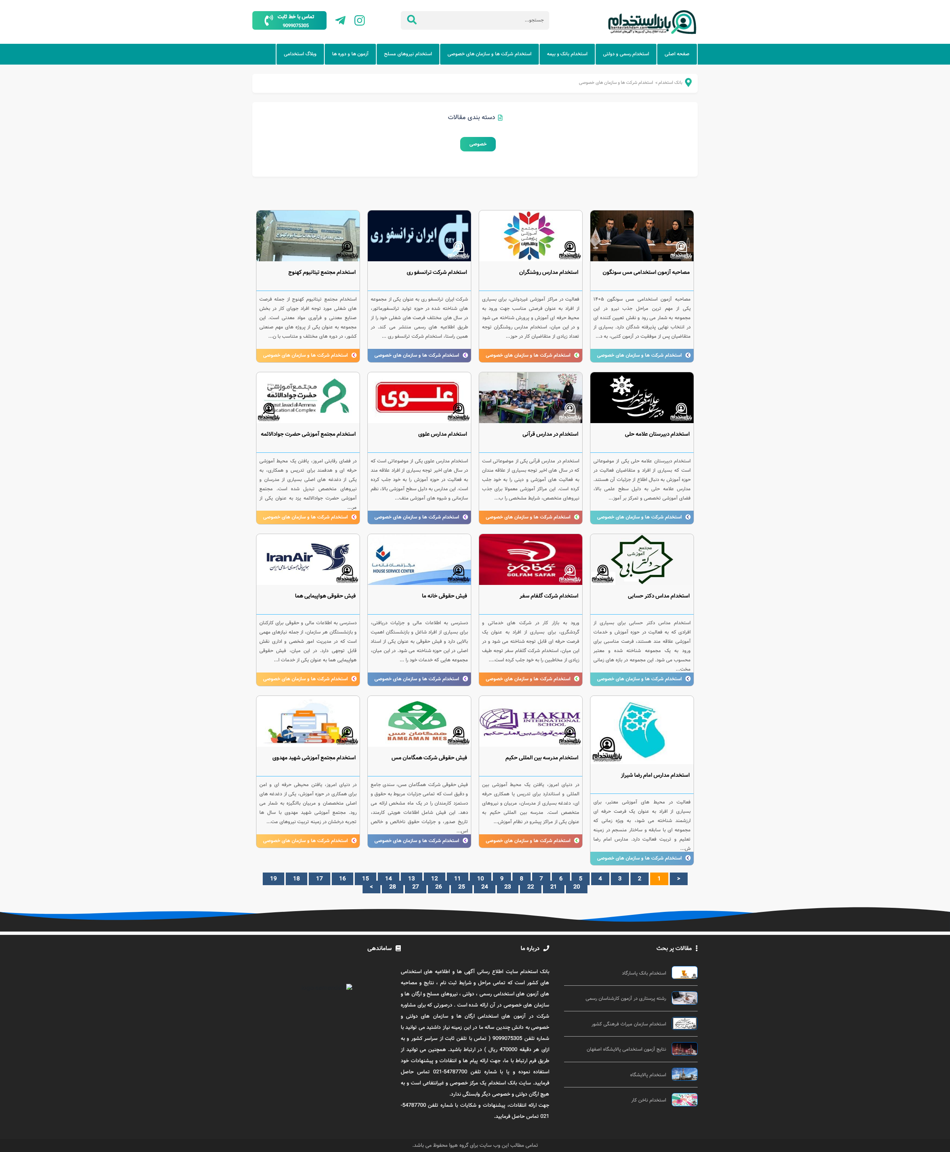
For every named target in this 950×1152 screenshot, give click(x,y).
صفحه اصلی (677, 54)
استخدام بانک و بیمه (567, 54)
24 (484, 887)
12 (434, 878)
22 (530, 887)
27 (415, 887)
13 (411, 878)
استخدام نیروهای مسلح (408, 54)
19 (273, 878)
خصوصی (478, 144)
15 (365, 878)
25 (461, 887)
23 (507, 887)
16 (342, 878)
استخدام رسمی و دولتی (626, 54)
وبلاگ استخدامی (300, 54)
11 (457, 878)
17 (319, 878)
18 (296, 878)
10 (480, 878)
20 (576, 887)
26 (438, 887)
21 (553, 887)
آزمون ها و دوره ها (350, 54)
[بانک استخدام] (684, 84)
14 (388, 878)
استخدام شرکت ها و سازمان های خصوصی (489, 54)
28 (392, 887)
